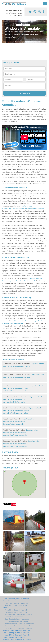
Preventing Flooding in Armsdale (16, 603)
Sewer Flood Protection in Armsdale (18, 626)
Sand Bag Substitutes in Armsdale (17, 619)
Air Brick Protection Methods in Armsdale (19, 623)
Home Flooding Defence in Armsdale (16, 633)
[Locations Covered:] (2, 3)
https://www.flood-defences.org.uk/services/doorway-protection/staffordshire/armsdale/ (23, 388)
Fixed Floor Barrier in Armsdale (16, 612)
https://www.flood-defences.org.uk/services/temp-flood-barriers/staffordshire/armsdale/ (23, 366)
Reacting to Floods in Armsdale (16, 605)
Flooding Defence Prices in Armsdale (16, 630)
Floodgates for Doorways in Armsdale (18, 614)
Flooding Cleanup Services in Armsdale (17, 639)
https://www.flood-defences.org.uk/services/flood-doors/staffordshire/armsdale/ (19, 421)
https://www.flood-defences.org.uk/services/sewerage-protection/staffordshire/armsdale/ (22, 443)
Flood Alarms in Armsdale (14, 617)
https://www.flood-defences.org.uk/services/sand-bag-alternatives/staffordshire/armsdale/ (22, 410)
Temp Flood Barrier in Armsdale (16, 610)
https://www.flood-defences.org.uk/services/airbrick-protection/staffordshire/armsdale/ (21, 432)
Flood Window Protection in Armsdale (18, 628)
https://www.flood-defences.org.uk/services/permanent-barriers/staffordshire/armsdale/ (24, 377)
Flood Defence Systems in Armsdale (16, 598)
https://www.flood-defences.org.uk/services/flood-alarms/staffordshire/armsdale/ (22, 399)
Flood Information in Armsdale (14, 637)
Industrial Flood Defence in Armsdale (16, 635)
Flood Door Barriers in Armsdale (16, 621)
